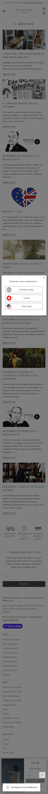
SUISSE (26, 298)
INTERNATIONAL (26, 290)
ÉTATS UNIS (27, 306)
